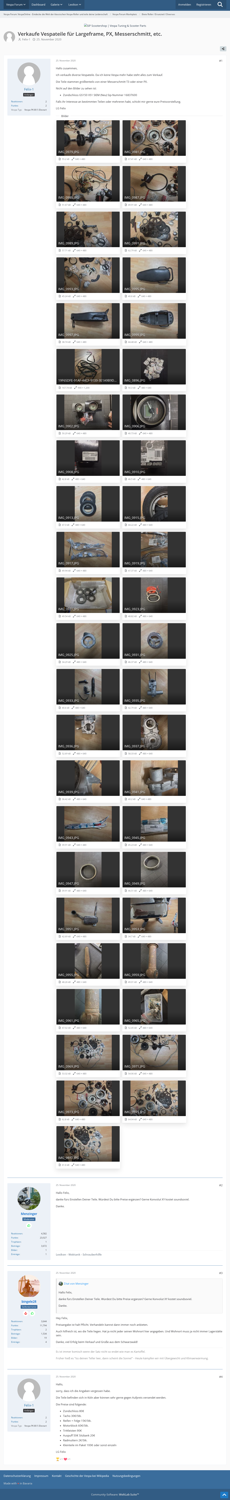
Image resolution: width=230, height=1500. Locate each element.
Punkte (14, 105)
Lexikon (61, 1254)
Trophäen (16, 1241)
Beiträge (15, 1245)
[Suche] (220, 4)
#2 (221, 1185)
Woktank (74, 1254)
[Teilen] (223, 48)
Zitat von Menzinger (76, 1283)
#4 (221, 1376)
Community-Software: (115, 1494)
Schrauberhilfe (92, 1254)
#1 (221, 60)
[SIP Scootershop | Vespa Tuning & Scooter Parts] (115, 25)
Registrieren (203, 4)
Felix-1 (26, 39)
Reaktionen (16, 101)
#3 (221, 1273)
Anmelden (184, 4)
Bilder (14, 1250)
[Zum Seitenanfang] (224, 1495)
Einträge (15, 1254)
